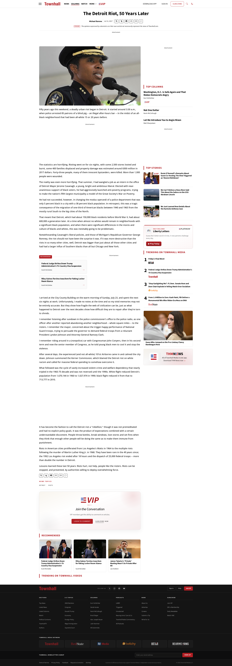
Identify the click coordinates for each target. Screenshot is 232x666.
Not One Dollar (151, 110)
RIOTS (50, 485)
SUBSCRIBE (177, 4)
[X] (110, 588)
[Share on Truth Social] (121, 21)
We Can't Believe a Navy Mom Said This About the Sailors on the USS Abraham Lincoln (175, 192)
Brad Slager (94, 615)
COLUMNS (75, 4)
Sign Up (188, 655)
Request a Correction (77, 663)
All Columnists (94, 628)
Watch (41, 615)
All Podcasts (120, 624)
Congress (68, 607)
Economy (68, 615)
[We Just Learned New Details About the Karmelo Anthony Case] (151, 211)
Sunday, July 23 (110, 297)
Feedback (65, 663)
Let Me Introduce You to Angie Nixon (162, 120)
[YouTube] (124, 588)
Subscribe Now (101, 521)
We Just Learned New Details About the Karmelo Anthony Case (175, 207)
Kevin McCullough (96, 611)
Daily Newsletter (172, 611)
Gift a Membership (173, 607)
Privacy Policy (55, 663)
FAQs (179, 588)
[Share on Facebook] (126, 21)
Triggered (119, 607)
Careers (144, 611)
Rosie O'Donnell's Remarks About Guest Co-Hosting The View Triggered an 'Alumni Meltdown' (176, 175)
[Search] (187, 3)
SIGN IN (165, 4)
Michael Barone (95, 21)
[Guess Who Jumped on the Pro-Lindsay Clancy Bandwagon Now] (168, 325)
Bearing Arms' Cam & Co (124, 615)
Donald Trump (69, 611)
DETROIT (42, 485)
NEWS (66, 4)
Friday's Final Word (156, 259)
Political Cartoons (45, 619)
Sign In (171, 588)
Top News (42, 603)
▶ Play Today (153, 243)
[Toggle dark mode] (192, 3)
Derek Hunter (94, 607)
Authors (41, 628)
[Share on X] (116, 21)
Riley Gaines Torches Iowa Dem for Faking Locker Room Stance (89, 562)
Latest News (43, 607)
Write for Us (145, 619)
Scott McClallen (46, 569)
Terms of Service (44, 663)
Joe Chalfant (114, 569)
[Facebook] (119, 588)
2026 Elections (69, 603)
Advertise (145, 607)
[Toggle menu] (40, 3)
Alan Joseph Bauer (96, 619)
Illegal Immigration (71, 624)
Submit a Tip (146, 615)
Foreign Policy (69, 619)
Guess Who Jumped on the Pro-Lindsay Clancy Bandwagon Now (165, 343)
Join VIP (188, 588)
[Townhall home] (47, 588)
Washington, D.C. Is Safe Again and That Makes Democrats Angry (165, 93)
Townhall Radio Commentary (125, 619)
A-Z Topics (69, 597)
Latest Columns (44, 611)
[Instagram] (114, 588)
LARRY (118, 603)
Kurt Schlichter (95, 603)
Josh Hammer (95, 624)
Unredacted (120, 611)
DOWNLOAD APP (149, 4)
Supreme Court (70, 628)
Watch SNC (170, 615)
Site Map (88, 663)
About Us (144, 603)
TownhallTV (43, 624)
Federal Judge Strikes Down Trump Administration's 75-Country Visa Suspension (53, 563)
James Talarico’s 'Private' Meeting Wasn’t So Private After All (123, 563)
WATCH (84, 4)
